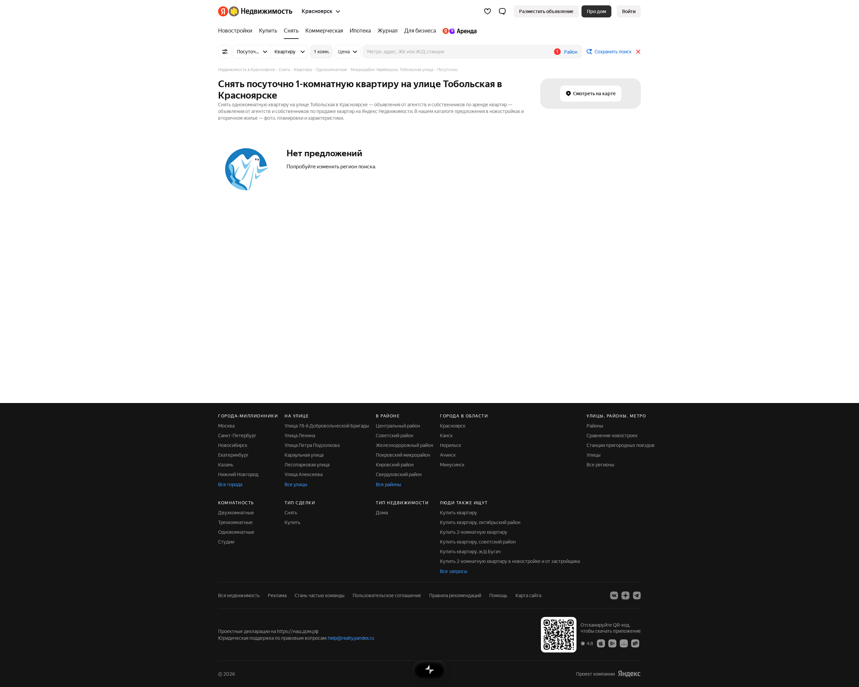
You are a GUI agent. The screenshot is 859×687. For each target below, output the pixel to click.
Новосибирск (232, 445)
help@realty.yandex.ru (351, 638)
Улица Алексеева (303, 474)
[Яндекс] (629, 674)
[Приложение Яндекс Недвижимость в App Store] (601, 643)
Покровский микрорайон (403, 455)
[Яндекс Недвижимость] (255, 11)
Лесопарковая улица (307, 464)
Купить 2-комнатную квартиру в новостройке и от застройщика (510, 561)
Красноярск (452, 425)
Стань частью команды (320, 595)
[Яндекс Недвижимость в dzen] (625, 595)
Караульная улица (304, 455)
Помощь (498, 595)
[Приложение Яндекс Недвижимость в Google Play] (612, 643)
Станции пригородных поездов (621, 445)
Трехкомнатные (235, 522)
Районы (595, 425)
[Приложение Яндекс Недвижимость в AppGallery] (624, 643)
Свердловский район (399, 474)
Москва (226, 425)
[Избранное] (488, 11)
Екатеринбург (233, 455)
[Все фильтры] (225, 51)
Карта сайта (528, 595)
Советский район (394, 435)
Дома (382, 512)
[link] (629, 11)
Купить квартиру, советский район (478, 542)
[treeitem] (237, 31)
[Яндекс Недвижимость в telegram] (637, 595)
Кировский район (395, 464)
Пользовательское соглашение (387, 595)
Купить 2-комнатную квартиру (473, 532)
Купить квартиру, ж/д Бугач (470, 551)
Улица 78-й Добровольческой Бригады (327, 425)
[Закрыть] (638, 51)
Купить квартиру (458, 512)
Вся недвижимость (239, 595)
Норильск (450, 445)
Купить (292, 522)
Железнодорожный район (404, 445)
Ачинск (448, 455)
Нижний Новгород (238, 474)
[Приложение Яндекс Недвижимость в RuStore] (635, 643)
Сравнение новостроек (612, 435)
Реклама (277, 595)
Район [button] (570, 52)
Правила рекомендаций (455, 595)
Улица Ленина (300, 435)
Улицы (594, 455)
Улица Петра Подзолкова (312, 445)
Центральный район (398, 425)
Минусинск (452, 464)
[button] (502, 11)
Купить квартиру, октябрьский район (480, 522)
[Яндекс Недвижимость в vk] (614, 595)
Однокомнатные (236, 532)
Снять (291, 512)
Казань (225, 464)
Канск (446, 435)
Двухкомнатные (236, 512)
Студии (226, 542)
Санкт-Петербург (237, 435)
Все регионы (600, 464)
